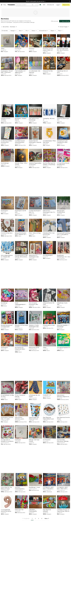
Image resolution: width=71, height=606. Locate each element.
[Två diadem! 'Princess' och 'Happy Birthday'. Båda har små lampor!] (63, 501)
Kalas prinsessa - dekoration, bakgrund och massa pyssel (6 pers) (63, 396)
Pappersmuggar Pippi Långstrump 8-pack (34, 418)
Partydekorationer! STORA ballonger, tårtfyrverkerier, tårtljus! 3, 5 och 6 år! (21, 256)
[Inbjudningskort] (7, 202)
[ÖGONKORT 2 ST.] (49, 387)
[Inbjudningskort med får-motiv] (21, 202)
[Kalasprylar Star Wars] (49, 63)
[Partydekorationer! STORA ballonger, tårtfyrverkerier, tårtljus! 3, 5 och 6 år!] (21, 247)
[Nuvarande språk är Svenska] (40, 5)
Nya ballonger (4, 302)
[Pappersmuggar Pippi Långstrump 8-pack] (35, 409)
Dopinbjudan (18, 439)
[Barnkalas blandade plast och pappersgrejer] (7, 317)
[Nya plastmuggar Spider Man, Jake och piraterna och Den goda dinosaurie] (63, 40)
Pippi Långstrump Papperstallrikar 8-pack (48, 418)
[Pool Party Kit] (21, 40)
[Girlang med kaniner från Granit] (49, 295)
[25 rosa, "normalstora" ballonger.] (21, 387)
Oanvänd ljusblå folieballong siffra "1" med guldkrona (63, 233)
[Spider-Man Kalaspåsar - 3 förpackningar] (63, 317)
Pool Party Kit (18, 48)
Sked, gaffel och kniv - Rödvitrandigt (34, 119)
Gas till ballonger (5, 163)
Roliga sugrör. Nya (19, 509)
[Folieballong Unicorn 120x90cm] (7, 110)
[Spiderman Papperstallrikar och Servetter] (35, 155)
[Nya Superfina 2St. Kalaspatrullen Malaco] (21, 339)
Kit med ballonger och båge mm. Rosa (7, 396)
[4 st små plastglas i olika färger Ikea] (35, 63)
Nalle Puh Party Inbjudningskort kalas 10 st (49, 211)
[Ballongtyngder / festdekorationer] (63, 202)
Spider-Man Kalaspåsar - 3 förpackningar (63, 326)
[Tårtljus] (7, 40)
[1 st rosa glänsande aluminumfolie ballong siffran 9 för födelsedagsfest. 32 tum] (7, 501)
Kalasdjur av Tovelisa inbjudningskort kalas (34, 326)
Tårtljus (2, 48)
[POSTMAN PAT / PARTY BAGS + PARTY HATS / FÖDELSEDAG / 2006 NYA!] (63, 479)
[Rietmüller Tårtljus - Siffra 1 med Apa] (21, 155)
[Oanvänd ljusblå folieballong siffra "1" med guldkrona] (63, 225)
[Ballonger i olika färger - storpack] (35, 432)
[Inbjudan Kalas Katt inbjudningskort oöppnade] (35, 133)
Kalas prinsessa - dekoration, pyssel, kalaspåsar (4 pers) (19, 418)
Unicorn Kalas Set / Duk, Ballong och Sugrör (6, 488)
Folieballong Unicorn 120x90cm (5, 119)
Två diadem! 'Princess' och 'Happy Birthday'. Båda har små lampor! (63, 510)
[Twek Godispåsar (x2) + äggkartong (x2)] (21, 63)
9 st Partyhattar (46, 439)
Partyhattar (31, 48)
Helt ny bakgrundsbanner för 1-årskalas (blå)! (7, 256)
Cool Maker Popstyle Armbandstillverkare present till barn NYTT (20, 141)
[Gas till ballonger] (7, 155)
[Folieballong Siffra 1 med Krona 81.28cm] (49, 225)
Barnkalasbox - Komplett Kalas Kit (20, 119)
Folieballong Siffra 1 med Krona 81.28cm (48, 233)
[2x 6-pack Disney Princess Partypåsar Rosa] (63, 155)
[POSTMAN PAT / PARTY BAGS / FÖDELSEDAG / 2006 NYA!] (49, 479)
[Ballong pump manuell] (35, 339)
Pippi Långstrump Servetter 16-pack (63, 418)
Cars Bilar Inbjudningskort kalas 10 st (35, 211)
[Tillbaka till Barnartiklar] (1, 27)
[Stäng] (70, 1)
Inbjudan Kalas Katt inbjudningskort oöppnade (35, 141)
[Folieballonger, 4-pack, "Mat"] (63, 295)
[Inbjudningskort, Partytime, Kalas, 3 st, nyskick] (7, 409)
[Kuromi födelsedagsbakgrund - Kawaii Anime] (21, 295)
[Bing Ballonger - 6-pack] (35, 479)
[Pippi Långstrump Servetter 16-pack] (63, 409)
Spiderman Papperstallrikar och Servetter (35, 164)
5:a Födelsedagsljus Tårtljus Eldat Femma (49, 141)
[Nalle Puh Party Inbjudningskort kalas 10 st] (49, 202)
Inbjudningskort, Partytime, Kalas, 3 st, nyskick (7, 418)
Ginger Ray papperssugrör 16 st (63, 119)
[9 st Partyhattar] (49, 432)
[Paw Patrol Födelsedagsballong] (21, 479)
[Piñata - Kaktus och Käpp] (35, 225)
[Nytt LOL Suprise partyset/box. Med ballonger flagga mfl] (35, 295)
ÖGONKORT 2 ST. (47, 395)
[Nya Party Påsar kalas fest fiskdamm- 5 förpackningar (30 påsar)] (49, 155)
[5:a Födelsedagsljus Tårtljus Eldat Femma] (49, 133)
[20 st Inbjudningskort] (49, 247)
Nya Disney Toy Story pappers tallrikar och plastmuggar (48, 49)
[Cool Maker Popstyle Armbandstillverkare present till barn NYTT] (21, 133)
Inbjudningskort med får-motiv (20, 211)
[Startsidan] (11, 5)
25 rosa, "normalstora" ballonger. (20, 396)
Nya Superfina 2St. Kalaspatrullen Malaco (20, 348)
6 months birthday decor (6, 233)
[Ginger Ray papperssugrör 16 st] (63, 110)
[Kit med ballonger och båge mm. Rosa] (7, 387)
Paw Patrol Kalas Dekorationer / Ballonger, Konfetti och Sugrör (63, 440)
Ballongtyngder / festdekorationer (61, 211)
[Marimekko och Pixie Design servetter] (21, 317)
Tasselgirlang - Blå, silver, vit (49, 119)
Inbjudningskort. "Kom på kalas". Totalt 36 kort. (6, 71)
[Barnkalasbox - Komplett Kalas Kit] (21, 110)
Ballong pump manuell (34, 347)
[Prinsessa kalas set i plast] (49, 317)
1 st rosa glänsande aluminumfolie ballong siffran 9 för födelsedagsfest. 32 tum (6, 510)
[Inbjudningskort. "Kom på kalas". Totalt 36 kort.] (7, 63)
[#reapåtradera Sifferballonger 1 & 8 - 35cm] (63, 247)
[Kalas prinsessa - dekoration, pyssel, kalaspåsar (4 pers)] (21, 409)
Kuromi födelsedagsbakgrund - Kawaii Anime (20, 303)
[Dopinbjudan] (21, 432)
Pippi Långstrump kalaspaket (47, 510)
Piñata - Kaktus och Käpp (35, 233)
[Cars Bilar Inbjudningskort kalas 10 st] (35, 202)
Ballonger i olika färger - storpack (34, 440)
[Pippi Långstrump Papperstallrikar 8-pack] (49, 409)
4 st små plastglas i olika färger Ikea (34, 71)
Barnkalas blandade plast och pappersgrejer (7, 326)
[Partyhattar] (35, 40)
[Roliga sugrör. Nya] (21, 501)
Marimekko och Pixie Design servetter (21, 326)
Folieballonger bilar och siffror (62, 71)
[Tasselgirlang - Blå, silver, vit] (49, 110)
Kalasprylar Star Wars (48, 70)
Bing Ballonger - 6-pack (34, 487)
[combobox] (25, 5)
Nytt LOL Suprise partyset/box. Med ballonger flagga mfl (33, 303)
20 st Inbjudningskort (48, 255)
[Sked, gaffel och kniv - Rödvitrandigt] (35, 110)
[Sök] (32, 5)
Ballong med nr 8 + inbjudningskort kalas (34, 256)
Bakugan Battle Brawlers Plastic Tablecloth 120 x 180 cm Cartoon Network (21, 233)
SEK (44, 4)
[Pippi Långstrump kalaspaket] (49, 501)
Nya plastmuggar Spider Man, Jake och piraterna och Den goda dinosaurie (63, 49)
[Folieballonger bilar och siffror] (63, 63)
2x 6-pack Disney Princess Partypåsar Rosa (63, 164)
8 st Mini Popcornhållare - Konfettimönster (7, 141)
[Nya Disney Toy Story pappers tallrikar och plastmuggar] (49, 40)
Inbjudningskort (4, 210)
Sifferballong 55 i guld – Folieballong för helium (62, 141)
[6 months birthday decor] (7, 225)
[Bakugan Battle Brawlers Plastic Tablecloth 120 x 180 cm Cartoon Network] (21, 225)
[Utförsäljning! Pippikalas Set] (63, 339)
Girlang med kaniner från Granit (48, 303)
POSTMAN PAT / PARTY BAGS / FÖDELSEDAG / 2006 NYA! (48, 488)
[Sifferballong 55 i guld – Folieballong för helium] (63, 133)
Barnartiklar (6, 26)
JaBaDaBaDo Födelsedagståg (33, 510)
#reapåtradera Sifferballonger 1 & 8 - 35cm (63, 256)
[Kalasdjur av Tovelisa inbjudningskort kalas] (35, 317)
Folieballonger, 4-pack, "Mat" (62, 303)
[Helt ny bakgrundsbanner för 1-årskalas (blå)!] (7, 247)
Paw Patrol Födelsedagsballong (19, 488)
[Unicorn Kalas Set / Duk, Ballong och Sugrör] (7, 479)
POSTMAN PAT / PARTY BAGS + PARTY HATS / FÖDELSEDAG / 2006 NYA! (63, 488)
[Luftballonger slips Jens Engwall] (35, 387)
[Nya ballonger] (7, 295)
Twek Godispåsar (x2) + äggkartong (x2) (20, 71)
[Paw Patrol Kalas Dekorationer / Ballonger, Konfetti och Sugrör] (63, 432)
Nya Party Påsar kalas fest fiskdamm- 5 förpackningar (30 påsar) (49, 164)
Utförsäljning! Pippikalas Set (63, 347)
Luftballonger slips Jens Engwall (34, 396)
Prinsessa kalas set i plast (49, 325)
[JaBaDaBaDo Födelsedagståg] (35, 501)
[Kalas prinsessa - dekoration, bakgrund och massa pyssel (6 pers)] (63, 387)
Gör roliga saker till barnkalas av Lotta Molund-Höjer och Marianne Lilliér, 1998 (7, 440)
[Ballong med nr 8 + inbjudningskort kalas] (35, 247)
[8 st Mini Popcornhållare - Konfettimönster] (7, 133)
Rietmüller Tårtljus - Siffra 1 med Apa (21, 164)
